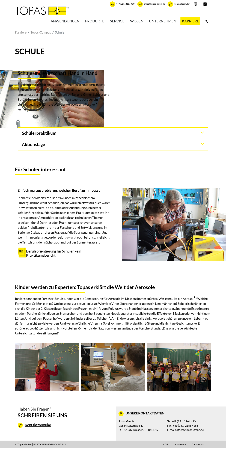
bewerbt (70, 237)
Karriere (190, 21)
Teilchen (102, 318)
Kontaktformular (38, 425)
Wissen (136, 21)
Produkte (94, 21)
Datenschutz (198, 444)
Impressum (180, 444)
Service (117, 21)
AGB (165, 444)
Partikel (90, 104)
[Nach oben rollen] (217, 451)
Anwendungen (65, 21)
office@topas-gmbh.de (190, 429)
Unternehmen (162, 21)
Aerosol (188, 299)
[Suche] (206, 21)
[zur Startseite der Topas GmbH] (42, 10)
